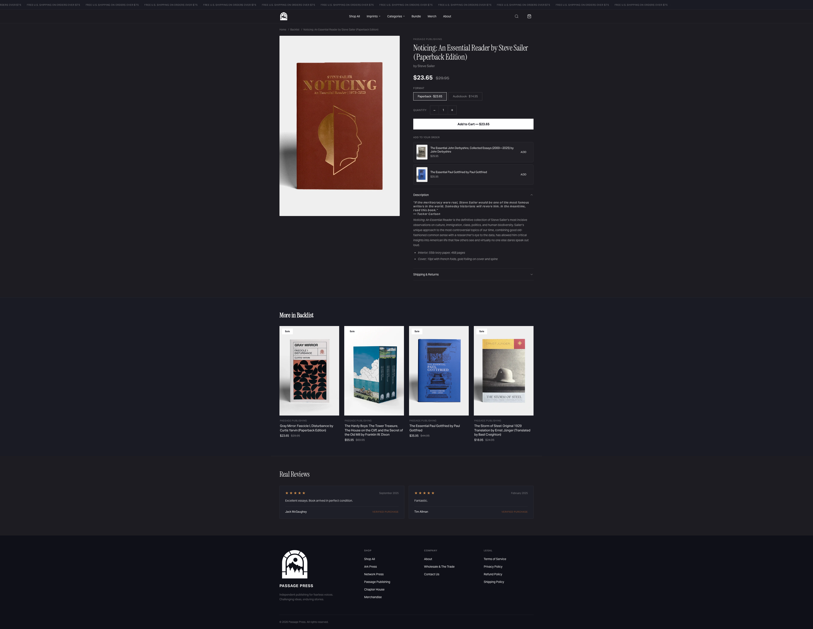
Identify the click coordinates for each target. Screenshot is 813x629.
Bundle (416, 16)
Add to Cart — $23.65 (473, 124)
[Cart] (529, 16)
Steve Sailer (426, 66)
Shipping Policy (494, 582)
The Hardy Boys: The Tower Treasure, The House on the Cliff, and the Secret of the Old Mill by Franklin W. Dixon (374, 430)
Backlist (294, 29)
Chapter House (374, 589)
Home (282, 29)
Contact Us (431, 574)
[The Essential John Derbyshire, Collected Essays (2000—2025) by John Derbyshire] (421, 152)
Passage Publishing (377, 582)
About (447, 16)
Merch (432, 16)
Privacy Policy (493, 566)
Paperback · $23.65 (430, 96)
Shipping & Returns (426, 274)
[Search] (516, 16)
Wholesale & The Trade (439, 566)
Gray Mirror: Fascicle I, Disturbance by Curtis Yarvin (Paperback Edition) (306, 428)
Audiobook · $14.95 (465, 96)
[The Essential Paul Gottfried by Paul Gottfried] (421, 174)
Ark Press (370, 566)
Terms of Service (495, 559)
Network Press (374, 574)
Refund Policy (493, 574)
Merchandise (373, 597)
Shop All (354, 16)
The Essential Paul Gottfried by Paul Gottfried (458, 172)
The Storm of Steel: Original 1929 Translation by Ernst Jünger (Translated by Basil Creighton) (502, 430)
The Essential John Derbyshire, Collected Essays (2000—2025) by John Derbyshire (472, 150)
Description (421, 195)
